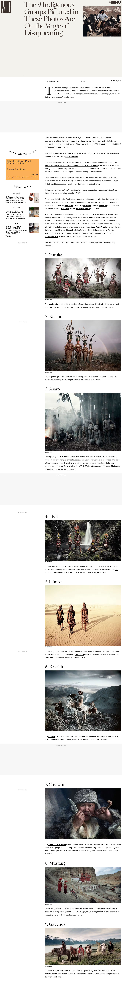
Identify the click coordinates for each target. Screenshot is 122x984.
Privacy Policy (10, 178)
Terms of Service (32, 177)
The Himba (79, 654)
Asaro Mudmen (62, 457)
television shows (84, 141)
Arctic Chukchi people (57, 844)
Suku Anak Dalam (83, 208)
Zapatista (87, 205)
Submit (34, 174)
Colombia (65, 208)
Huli (116, 569)
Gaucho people (51, 974)
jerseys (74, 141)
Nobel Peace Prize (98, 227)
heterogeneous (82, 377)
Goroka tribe (53, 304)
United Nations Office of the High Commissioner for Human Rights (71, 165)
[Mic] (6, 7)
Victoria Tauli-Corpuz (97, 218)
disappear (93, 88)
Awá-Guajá (69, 205)
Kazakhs (51, 736)
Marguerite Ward (53, 81)
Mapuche (103, 205)
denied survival (71, 156)
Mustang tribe (54, 909)
